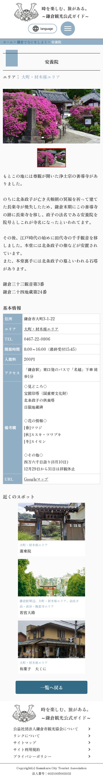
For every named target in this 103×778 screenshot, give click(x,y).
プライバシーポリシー (32, 756)
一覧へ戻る (51, 687)
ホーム (8, 42)
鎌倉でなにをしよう (32, 42)
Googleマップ (36, 479)
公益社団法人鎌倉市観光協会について (45, 729)
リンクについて (26, 735)
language (46, 29)
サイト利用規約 (26, 749)
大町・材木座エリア (40, 77)
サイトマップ (24, 742)
